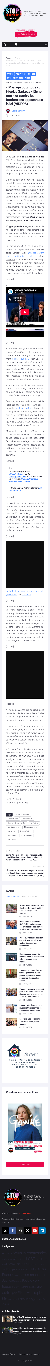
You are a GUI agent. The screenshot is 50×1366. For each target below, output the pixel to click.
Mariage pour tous (30, 827)
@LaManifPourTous (29, 479)
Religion (24, 1286)
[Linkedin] (42, 1230)
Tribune (14, 1300)
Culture (29, 1264)
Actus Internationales (30, 1253)
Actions (7, 1253)
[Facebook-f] (12, 1230)
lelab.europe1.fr (23, 408)
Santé (32, 1286)
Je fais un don (25, 1164)
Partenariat (17, 1281)
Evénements (22, 1269)
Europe (10, 1269)
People (27, 1280)
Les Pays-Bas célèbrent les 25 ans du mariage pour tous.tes (31, 1021)
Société (31, 74)
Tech (9, 1300)
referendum (12, 835)
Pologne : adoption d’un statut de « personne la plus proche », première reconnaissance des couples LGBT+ (31, 975)
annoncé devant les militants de (25, 256)
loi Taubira (34, 823)
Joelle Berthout (18, 111)
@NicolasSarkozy (16, 474)
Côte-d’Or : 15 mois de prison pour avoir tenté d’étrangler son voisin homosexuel (29, 1318)
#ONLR (27, 481)
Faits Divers (37, 1269)
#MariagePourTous (17, 476)
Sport (14, 1293)
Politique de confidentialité (29, 1354)
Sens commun (26, 835)
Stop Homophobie (15, 78)
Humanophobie (34, 1275)
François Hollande (22, 815)
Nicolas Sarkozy (26, 831)
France (17, 58)
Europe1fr (26, 594)
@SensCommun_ (16, 481)
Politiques (21, 74)
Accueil (9, 58)
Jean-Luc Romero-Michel (16, 823)
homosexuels (28, 819)
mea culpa (11, 831)
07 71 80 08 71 (25, 1213)
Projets (15, 1287)
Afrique (5, 1259)
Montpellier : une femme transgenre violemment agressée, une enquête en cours (30, 1329)
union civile (12, 839)
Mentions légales (8, 1354)
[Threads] (27, 1230)
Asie (12, 1259)
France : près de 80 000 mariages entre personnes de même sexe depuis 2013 (31, 1007)
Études (5, 1304)
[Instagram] (20, 1230)
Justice (7, 1280)
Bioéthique (41, 1259)
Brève (4, 1264)
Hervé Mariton (13, 819)
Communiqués (15, 1264)
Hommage (17, 1275)
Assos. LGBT (24, 1259)
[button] (45, 44)
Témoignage (27, 1299)
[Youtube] (35, 1230)
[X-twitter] (5, 1230)
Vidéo (27, 78)
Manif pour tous (13, 827)
